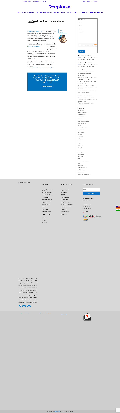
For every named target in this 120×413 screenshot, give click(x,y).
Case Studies (21, 12)
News (79, 150)
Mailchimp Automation (66, 206)
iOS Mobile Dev (64, 190)
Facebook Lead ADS (65, 212)
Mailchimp (80, 145)
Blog (84, 1)
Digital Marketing (82, 114)
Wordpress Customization (84, 174)
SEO (83, 12)
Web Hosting (81, 169)
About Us (44, 217)
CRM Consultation (46, 190)
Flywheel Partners (82, 127)
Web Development (82, 167)
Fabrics (79, 125)
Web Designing (59, 12)
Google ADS (44, 206)
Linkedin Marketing (65, 211)
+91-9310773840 (86, 206)
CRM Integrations (82, 112)
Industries (80, 136)
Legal (79, 143)
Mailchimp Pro (45, 202)
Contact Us (44, 222)
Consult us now (47, 86)
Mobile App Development (47, 189)
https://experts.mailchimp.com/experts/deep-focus (41, 67)
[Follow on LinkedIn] (23, 306)
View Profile (61, 31)
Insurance (80, 141)
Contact (69, 12)
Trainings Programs (46, 201)
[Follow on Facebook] (28, 306)
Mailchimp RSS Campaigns (67, 204)
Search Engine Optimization (48, 195)
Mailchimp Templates (65, 202)
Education (80, 119)
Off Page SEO (64, 209)
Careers (88, 1)
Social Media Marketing (94, 12)
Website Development (47, 192)
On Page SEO (64, 207)
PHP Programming (82, 154)
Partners (44, 220)
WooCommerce (64, 195)
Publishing (80, 156)
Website (63, 194)
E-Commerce (81, 116)
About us (77, 12)
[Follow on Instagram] (25, 306)
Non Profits (80, 152)
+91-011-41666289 (87, 208)
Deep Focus (57, 411)
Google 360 (80, 130)
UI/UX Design (45, 209)
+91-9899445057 (87, 204)
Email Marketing (45, 197)
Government (81, 132)
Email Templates (82, 123)
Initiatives (80, 139)
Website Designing (46, 194)
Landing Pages (64, 199)
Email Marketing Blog (43, 12)
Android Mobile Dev (65, 189)
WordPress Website (65, 197)
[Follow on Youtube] (20, 306)
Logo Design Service (46, 211)
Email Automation (46, 204)
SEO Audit (44, 207)
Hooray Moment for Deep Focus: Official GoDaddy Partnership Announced (86, 73)
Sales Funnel (64, 201)
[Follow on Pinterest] (30, 306)
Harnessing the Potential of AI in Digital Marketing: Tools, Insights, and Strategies (87, 87)
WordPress (80, 172)
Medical (80, 147)
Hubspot (80, 134)
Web (79, 163)
